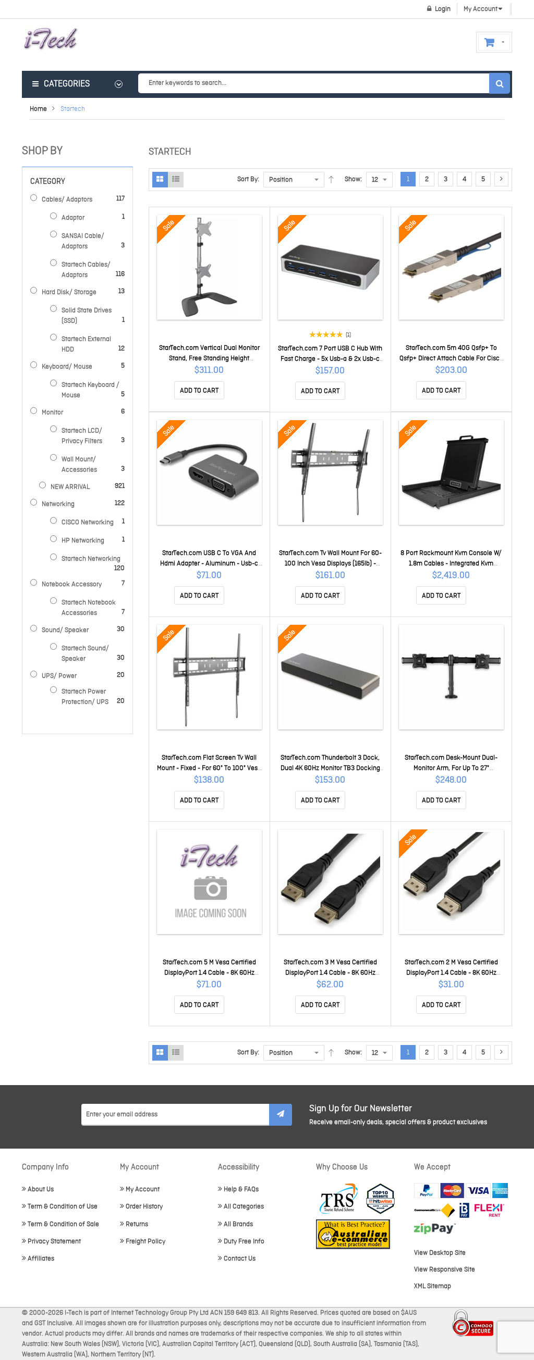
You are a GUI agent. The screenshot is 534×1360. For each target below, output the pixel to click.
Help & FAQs (241, 1189)
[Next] (501, 179)
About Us (41, 1189)
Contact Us (240, 1258)
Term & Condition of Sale (63, 1224)
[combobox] (324, 83)
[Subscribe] (280, 1115)
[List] (176, 179)
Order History (144, 1206)
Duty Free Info (244, 1241)
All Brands (238, 1224)
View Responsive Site (444, 1269)
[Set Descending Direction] (331, 179)
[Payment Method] (434, 1210)
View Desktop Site (440, 1253)
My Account (143, 1189)
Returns (137, 1224)
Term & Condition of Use (63, 1206)
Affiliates (41, 1258)
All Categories (244, 1206)
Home (38, 109)
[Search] (499, 83)
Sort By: (248, 179)
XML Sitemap (432, 1286)
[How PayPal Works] (461, 1190)
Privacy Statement (54, 1241)
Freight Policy (145, 1241)
